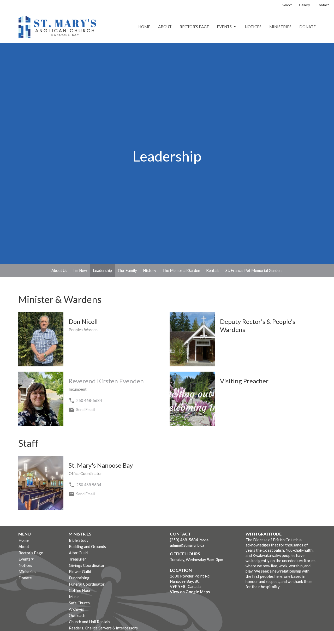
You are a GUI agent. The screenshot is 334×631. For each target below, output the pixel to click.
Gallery (304, 5)
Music (74, 596)
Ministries (280, 26)
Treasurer (77, 559)
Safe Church (79, 602)
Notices (253, 26)
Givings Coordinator (87, 565)
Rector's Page (194, 26)
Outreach (77, 615)
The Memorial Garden (181, 270)
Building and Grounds (87, 546)
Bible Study (78, 540)
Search (287, 5)
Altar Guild (78, 552)
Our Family (127, 270)
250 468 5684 (88, 484)
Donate (307, 26)
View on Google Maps (190, 591)
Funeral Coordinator (87, 584)
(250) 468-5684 (184, 539)
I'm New (80, 270)
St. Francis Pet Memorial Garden (253, 270)
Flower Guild (80, 571)
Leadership (102, 270)
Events (224, 26)
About (165, 26)
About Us (59, 270)
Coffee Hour (80, 590)
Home (144, 26)
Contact (323, 5)
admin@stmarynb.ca (187, 545)
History (149, 270)
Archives (76, 609)
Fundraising (79, 577)
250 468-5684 (89, 400)
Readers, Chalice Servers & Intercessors (103, 628)
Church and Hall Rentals (89, 621)
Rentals (212, 270)
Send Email (85, 409)
